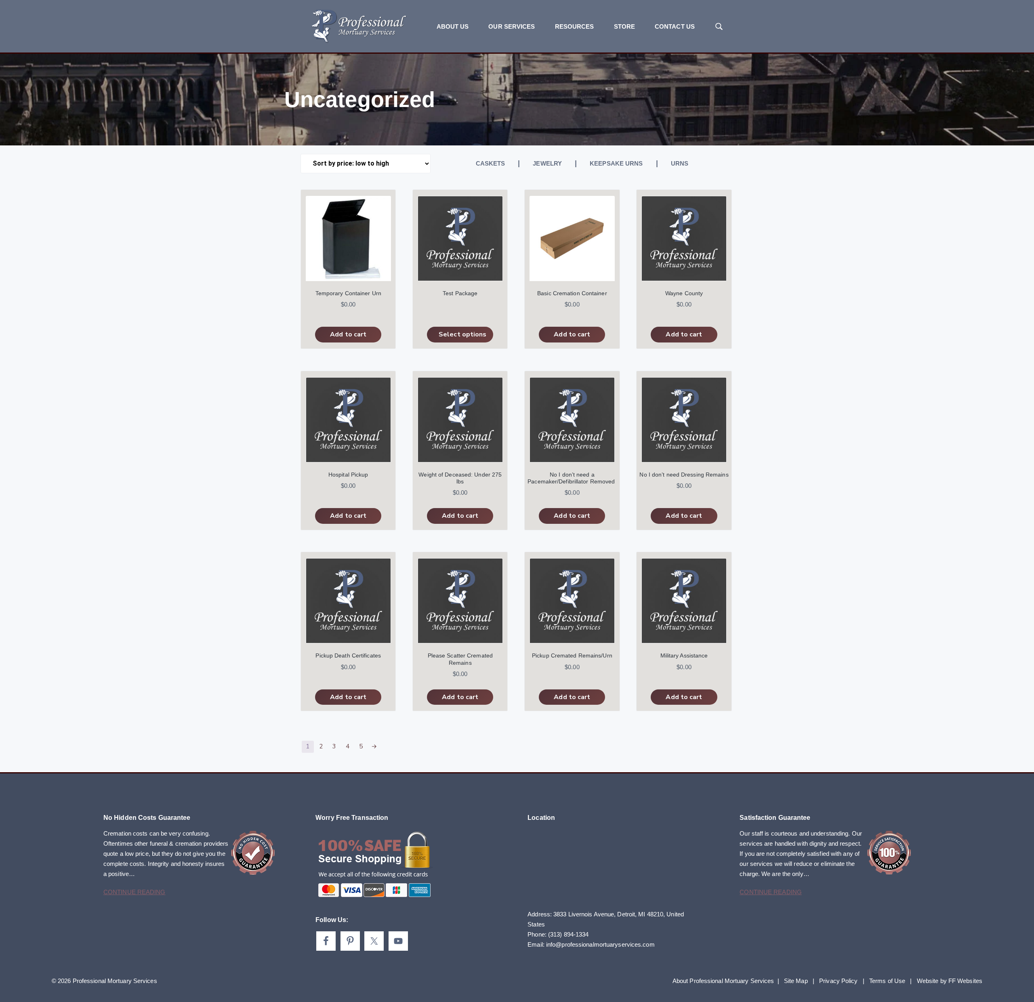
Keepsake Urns (616, 163)
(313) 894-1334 (568, 934)
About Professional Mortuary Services (723, 980)
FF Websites (965, 980)
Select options (462, 334)
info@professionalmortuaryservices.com (600, 944)
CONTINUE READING (134, 892)
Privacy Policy (838, 980)
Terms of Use (887, 980)
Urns (679, 163)
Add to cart (348, 334)
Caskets (490, 163)
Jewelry (547, 163)
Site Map (796, 980)
